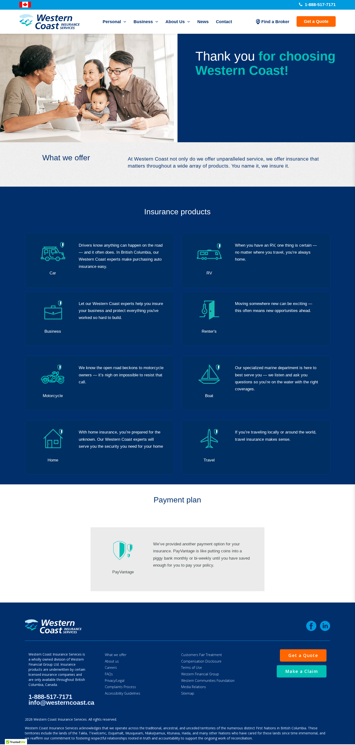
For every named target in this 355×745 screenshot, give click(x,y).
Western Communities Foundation (207, 680)
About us (112, 661)
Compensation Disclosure (201, 661)
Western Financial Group (200, 674)
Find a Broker (275, 21)
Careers (111, 667)
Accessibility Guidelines (122, 693)
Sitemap (187, 693)
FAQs (109, 674)
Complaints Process (120, 686)
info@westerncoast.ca (61, 702)
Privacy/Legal (114, 680)
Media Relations (193, 686)
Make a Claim (301, 671)
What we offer (115, 654)
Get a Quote (316, 21)
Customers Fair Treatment (201, 654)
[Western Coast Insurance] (49, 21)
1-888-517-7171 (320, 4)
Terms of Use (191, 667)
